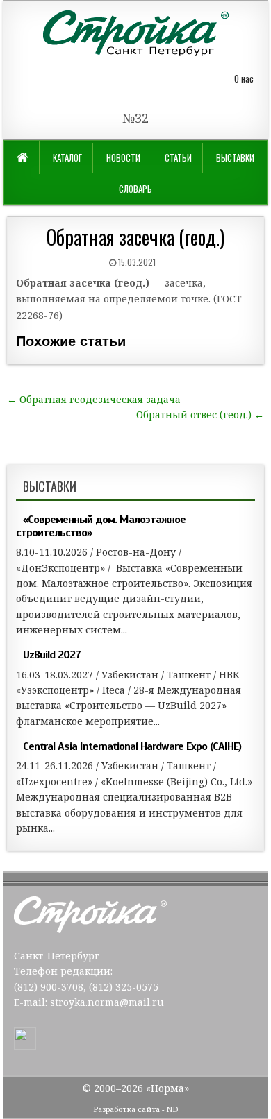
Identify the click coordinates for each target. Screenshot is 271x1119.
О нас (244, 78)
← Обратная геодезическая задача (94, 399)
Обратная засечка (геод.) (135, 237)
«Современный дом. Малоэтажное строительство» (101, 526)
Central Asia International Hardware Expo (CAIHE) (132, 746)
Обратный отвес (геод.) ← (200, 414)
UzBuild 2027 (52, 655)
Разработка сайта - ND (136, 1109)
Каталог (67, 157)
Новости (123, 157)
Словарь (135, 189)
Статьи (178, 157)
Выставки (235, 157)
